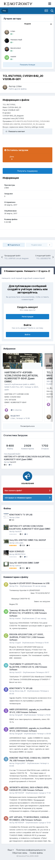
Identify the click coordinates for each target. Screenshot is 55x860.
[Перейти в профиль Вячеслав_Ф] (6, 689)
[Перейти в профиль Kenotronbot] (7, 49)
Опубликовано (33, 586)
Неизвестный (16, 40)
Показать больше (27, 65)
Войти (27, 334)
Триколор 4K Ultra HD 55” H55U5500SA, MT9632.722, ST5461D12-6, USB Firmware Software (28, 613)
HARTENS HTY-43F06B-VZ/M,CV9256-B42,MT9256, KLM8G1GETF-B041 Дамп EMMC (21, 377)
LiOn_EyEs (19, 543)
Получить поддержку (27, 171)
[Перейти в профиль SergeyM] (6, 710)
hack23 (8, 384)
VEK (48, 381)
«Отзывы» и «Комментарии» (18, 498)
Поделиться (14, 245)
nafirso (18, 565)
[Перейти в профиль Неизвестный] (7, 40)
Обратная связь (19, 853)
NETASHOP (19, 793)
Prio (16, 586)
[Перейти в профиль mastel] (7, 57)
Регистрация (27, 316)
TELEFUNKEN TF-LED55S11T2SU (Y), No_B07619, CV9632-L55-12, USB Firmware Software (28, 667)
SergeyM (18, 715)
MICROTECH (20, 554)
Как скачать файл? (13, 490)
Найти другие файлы (18, 89)
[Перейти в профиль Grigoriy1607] (6, 759)
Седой (18, 643)
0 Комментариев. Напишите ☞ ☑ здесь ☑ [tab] (27, 271)
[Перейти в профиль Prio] (6, 584)
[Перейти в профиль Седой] (6, 635)
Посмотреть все (27, 426)
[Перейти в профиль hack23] (6, 665)
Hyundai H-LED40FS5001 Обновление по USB (29, 583)
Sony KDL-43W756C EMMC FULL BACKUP (27, 540)
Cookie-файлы (36, 853)
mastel (13, 56)
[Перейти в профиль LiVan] (7, 32)
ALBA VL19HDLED (16, 551)
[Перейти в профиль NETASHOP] (6, 788)
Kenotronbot (16, 48)
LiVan (13, 31)
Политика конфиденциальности (31, 850)
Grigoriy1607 (20, 763)
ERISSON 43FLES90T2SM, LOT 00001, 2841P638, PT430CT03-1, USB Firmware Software (26, 637)
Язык (10, 850)
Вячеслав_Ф (20, 691)
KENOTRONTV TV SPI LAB (20, 515)
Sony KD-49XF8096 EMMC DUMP (24, 563)
